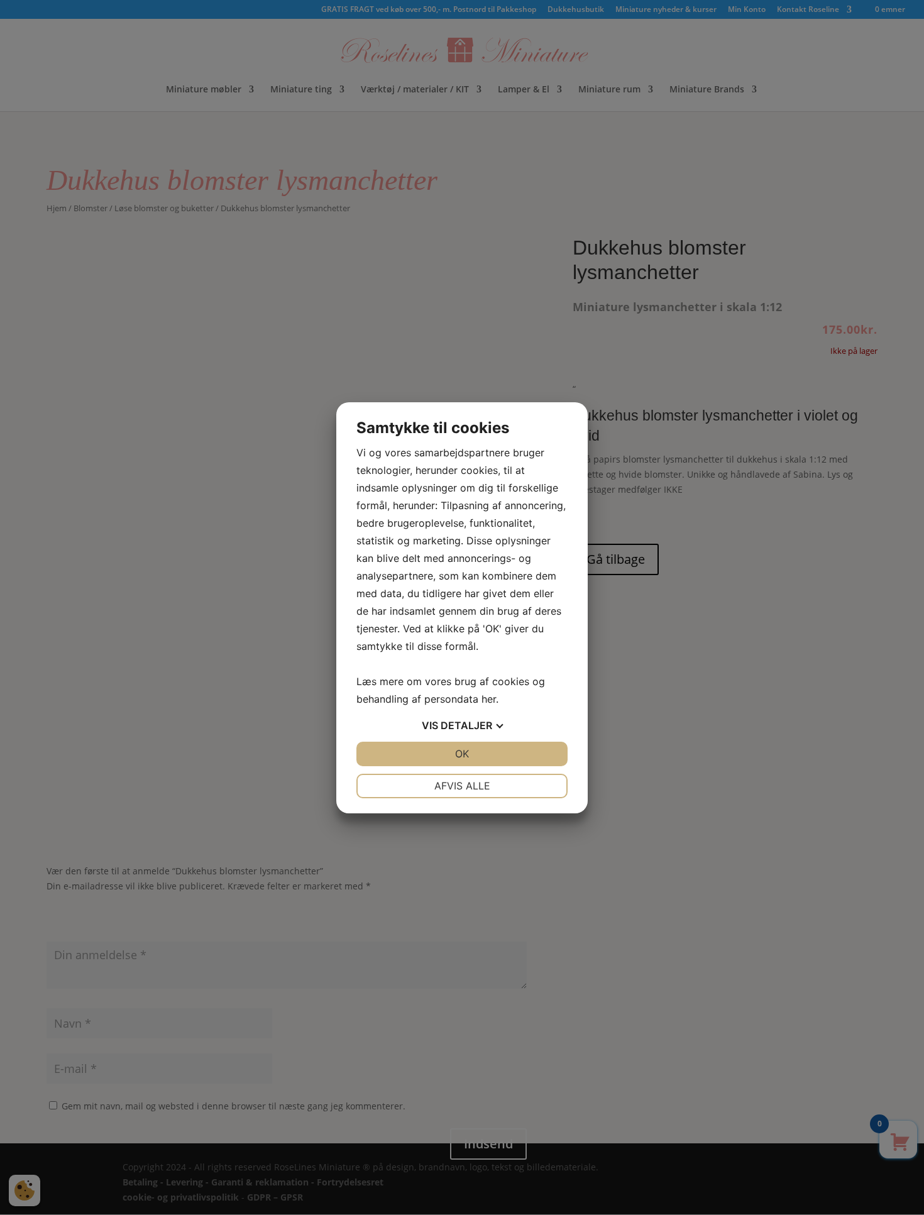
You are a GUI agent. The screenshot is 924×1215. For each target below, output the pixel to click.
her (488, 699)
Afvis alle (462, 785)
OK (462, 753)
